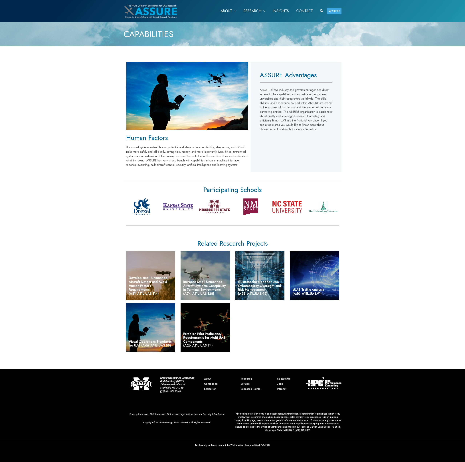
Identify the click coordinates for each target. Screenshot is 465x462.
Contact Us (283, 378)
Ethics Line (172, 414)
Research (246, 378)
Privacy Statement (139, 414)
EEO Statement (157, 414)
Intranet (281, 388)
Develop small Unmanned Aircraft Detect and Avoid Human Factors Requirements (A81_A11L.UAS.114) (148, 285)
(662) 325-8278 (172, 390)
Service (245, 383)
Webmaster (237, 445)
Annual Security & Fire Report (210, 414)
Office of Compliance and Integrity (278, 427)
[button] (234, 11)
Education (210, 388)
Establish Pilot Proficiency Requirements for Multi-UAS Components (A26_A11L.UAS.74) (204, 339)
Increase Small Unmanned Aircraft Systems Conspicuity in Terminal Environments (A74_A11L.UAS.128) (204, 287)
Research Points (250, 388)
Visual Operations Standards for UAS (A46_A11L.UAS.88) (150, 343)
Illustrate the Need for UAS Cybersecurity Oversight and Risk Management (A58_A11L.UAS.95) (259, 287)
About (207, 378)
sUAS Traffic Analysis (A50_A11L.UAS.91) (308, 291)
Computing (211, 383)
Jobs (280, 383)
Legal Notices (186, 414)
